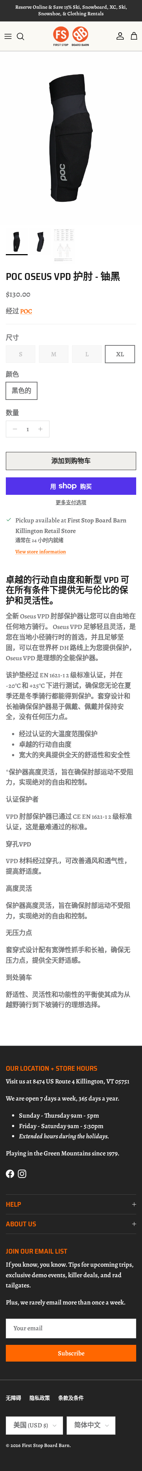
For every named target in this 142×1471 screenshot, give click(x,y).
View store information (40, 551)
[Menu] (8, 36)
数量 (12, 413)
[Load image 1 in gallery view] (71, 138)
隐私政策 (39, 1398)
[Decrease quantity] (13, 429)
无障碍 (13, 1398)
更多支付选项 (71, 503)
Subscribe (71, 1353)
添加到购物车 (71, 461)
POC (26, 311)
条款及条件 (71, 1398)
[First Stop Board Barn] (71, 36)
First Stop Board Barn (46, 1445)
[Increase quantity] (42, 429)
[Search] (24, 36)
